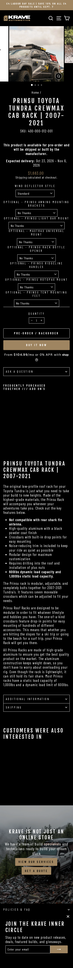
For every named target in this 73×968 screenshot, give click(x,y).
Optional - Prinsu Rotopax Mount (36, 279)
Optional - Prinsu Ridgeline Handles (36, 265)
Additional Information (27, 699)
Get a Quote (36, 871)
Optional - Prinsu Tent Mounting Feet (36, 294)
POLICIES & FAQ (17, 909)
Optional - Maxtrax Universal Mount (36, 232)
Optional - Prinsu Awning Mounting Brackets (36, 203)
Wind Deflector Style (35, 186)
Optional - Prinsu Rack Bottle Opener (36, 249)
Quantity (36, 313)
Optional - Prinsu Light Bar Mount (36, 218)
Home (35, 92)
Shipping (21, 177)
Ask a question (19, 371)
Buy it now (36, 345)
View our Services (36, 862)
